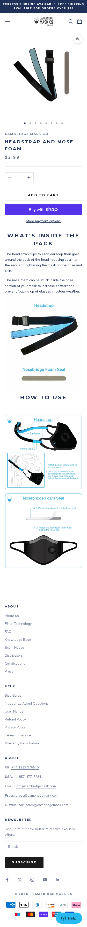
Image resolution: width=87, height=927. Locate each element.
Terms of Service (18, 735)
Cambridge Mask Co (27, 134)
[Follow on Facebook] (7, 879)
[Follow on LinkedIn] (57, 879)
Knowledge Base (18, 639)
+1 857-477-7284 (27, 776)
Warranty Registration (22, 743)
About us (12, 616)
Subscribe (24, 862)
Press (9, 671)
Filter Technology (18, 623)
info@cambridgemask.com (36, 786)
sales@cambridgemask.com (47, 805)
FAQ (8, 631)
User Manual (14, 711)
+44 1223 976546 (25, 767)
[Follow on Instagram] (32, 879)
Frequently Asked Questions (27, 703)
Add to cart (43, 195)
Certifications (15, 663)
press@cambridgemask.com (37, 795)
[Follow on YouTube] (45, 879)
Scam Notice (14, 647)
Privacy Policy (15, 727)
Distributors (14, 655)
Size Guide (13, 695)
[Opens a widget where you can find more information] (69, 919)
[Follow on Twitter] (19, 879)
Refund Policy (15, 719)
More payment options (43, 221)
